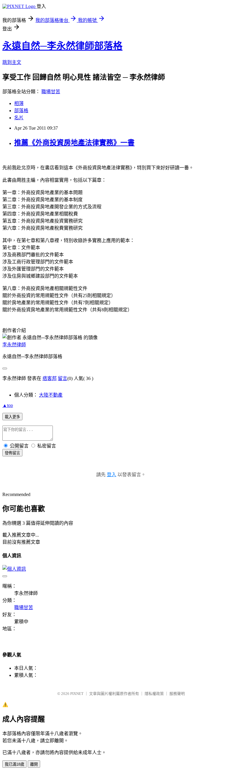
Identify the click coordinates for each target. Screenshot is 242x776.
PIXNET (77, 693)
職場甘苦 (50, 91)
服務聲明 (177, 693)
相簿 (19, 103)
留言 (62, 378)
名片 (19, 117)
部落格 (21, 110)
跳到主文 (11, 62)
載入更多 (12, 417)
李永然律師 (14, 344)
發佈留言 (12, 453)
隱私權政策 (154, 693)
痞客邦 (49, 378)
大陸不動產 (51, 394)
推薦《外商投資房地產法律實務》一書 (74, 142)
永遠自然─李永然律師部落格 (62, 46)
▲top (7, 405)
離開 (34, 764)
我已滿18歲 (14, 764)
